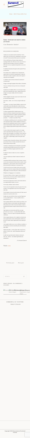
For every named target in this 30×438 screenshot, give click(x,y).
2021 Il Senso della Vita (20, 14)
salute (9, 246)
